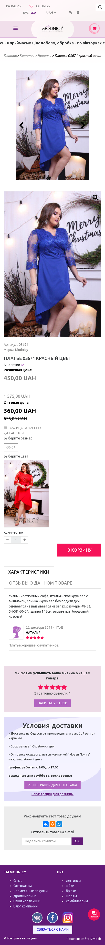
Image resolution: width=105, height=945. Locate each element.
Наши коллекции (26, 901)
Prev (22, 125)
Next (83, 125)
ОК (77, 841)
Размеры (13, 6)
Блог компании (25, 906)
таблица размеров (24, 428)
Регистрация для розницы (53, 794)
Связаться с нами (53, 929)
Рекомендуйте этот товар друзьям (52, 816)
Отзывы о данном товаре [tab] (40, 582)
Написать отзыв (52, 703)
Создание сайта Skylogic (83, 938)
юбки (70, 886)
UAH (49, 13)
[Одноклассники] (52, 824)
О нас (17, 881)
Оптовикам (22, 886)
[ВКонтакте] (46, 824)
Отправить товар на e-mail (52, 832)
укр (33, 12)
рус (26, 12)
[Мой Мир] (59, 824)
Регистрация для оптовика (52, 785)
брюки (71, 891)
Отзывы (43, 6)
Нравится (15, 433)
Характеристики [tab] (28, 571)
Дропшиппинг (24, 896)
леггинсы (73, 881)
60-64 (10, 447)
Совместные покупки (30, 891)
